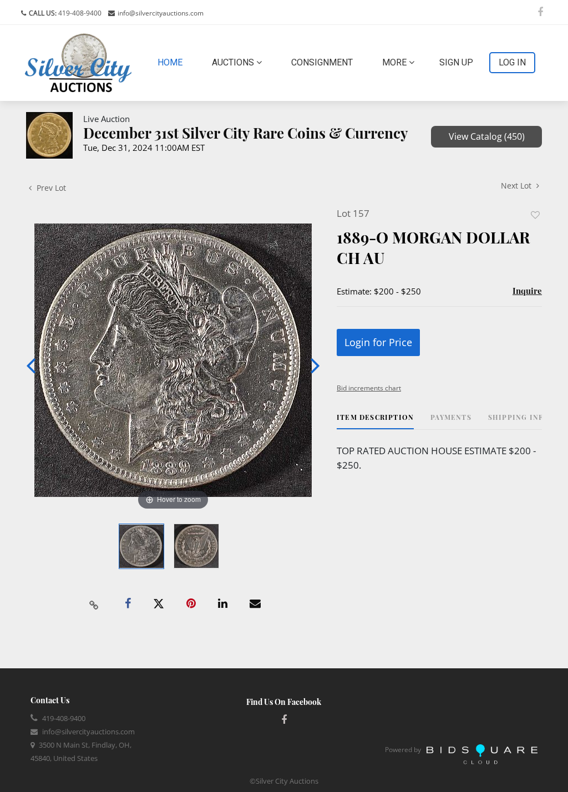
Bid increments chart (369, 388)
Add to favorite (535, 215)
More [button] (395, 62)
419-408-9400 (79, 13)
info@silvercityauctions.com (161, 13)
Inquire (527, 290)
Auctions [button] (234, 62)
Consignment (322, 62)
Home (172, 62)
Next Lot (517, 185)
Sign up (456, 62)
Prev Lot (50, 187)
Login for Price (378, 342)
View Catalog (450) (487, 136)
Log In (512, 62)
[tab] (375, 421)
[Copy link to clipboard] (94, 604)
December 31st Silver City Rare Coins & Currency (245, 133)
